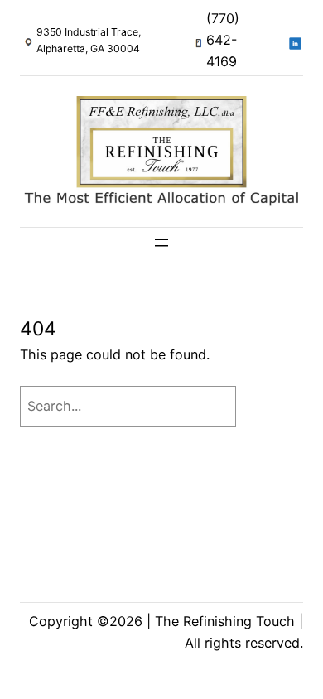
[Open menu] (161, 243)
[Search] (273, 406)
